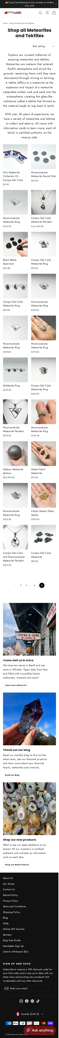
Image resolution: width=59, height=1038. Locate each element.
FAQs (6, 923)
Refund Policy (10, 895)
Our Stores (8, 884)
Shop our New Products (17, 864)
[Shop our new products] (29, 808)
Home (5, 23)
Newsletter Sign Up (13, 946)
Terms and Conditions (14, 906)
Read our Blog (12, 775)
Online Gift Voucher (14, 929)
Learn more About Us (15, 685)
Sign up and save (17, 963)
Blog (5, 917)
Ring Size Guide (11, 940)
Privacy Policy (10, 901)
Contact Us (9, 889)
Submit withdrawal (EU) (15, 951)
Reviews (7, 934)
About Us (8, 878)
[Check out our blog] (29, 719)
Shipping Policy (11, 912)
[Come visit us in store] (29, 629)
